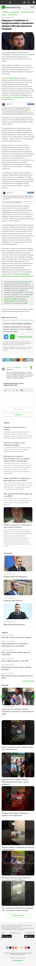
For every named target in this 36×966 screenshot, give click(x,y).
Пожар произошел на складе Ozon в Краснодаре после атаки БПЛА (17, 479)
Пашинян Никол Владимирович (15, 576)
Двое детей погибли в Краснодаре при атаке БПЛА (18, 494)
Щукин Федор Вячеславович (14, 624)
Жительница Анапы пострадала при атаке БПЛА (17, 676)
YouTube (24, 303)
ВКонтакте (22, 299)
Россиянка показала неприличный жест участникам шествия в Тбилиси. (16, 878)
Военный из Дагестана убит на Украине (15, 428)
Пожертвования (30, 933)
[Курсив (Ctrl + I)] (9, 390)
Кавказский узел (14, 78)
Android (25, 282)
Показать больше (18, 915)
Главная (4, 14)
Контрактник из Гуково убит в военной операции (16, 668)
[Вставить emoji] (22, 390)
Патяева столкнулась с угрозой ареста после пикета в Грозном (18, 526)
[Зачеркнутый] (17, 390)
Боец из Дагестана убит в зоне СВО (15, 661)
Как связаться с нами (15, 933)
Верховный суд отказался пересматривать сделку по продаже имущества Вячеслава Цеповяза (17, 458)
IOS (30, 282)
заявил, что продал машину (15, 97)
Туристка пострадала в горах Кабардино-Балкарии (14, 443)
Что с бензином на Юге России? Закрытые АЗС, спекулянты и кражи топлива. (17, 909)
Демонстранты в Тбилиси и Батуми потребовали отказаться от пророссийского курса (18, 711)
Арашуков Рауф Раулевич (13, 600)
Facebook (7, 299)
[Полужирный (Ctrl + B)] (5, 390)
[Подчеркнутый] (13, 390)
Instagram (14, 299)
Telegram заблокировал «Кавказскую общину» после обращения (15, 814)
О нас (3, 933)
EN (6, 2)
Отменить (18, 415)
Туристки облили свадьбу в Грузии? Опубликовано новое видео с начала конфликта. (15, 781)
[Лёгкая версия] (10, 2)
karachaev (17, 367)
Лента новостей (12, 14)
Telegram (22, 290)
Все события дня (28, 681)
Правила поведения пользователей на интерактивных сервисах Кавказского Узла (18, 953)
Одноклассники (9, 301)
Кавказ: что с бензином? (11, 12)
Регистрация (18, 409)
